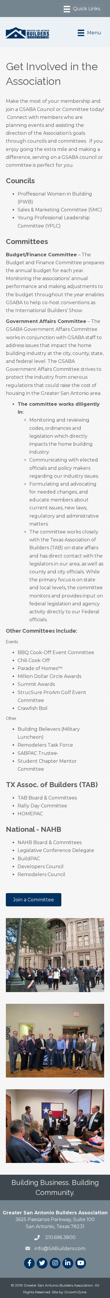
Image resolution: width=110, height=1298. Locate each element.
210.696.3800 (60, 1237)
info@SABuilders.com (60, 1248)
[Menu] (82, 9)
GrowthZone (75, 1292)
